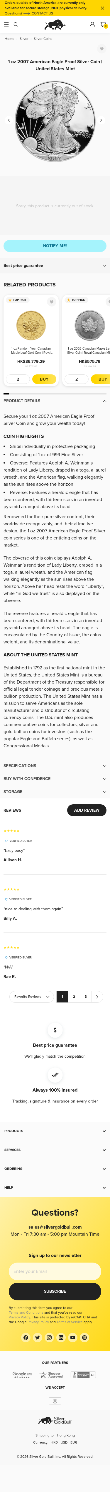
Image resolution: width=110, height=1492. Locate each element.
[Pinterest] (84, 1337)
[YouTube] (72, 1337)
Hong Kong (66, 1435)
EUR (73, 1442)
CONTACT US (42, 13)
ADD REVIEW (86, 810)
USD (64, 1442)
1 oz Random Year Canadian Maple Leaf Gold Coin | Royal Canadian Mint (31, 351)
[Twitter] (37, 1337)
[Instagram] (49, 1337)
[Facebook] (26, 1337)
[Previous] (9, 120)
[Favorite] (101, 48)
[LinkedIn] (61, 1337)
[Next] (101, 120)
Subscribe (55, 1291)
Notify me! (55, 245)
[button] (55, 266)
